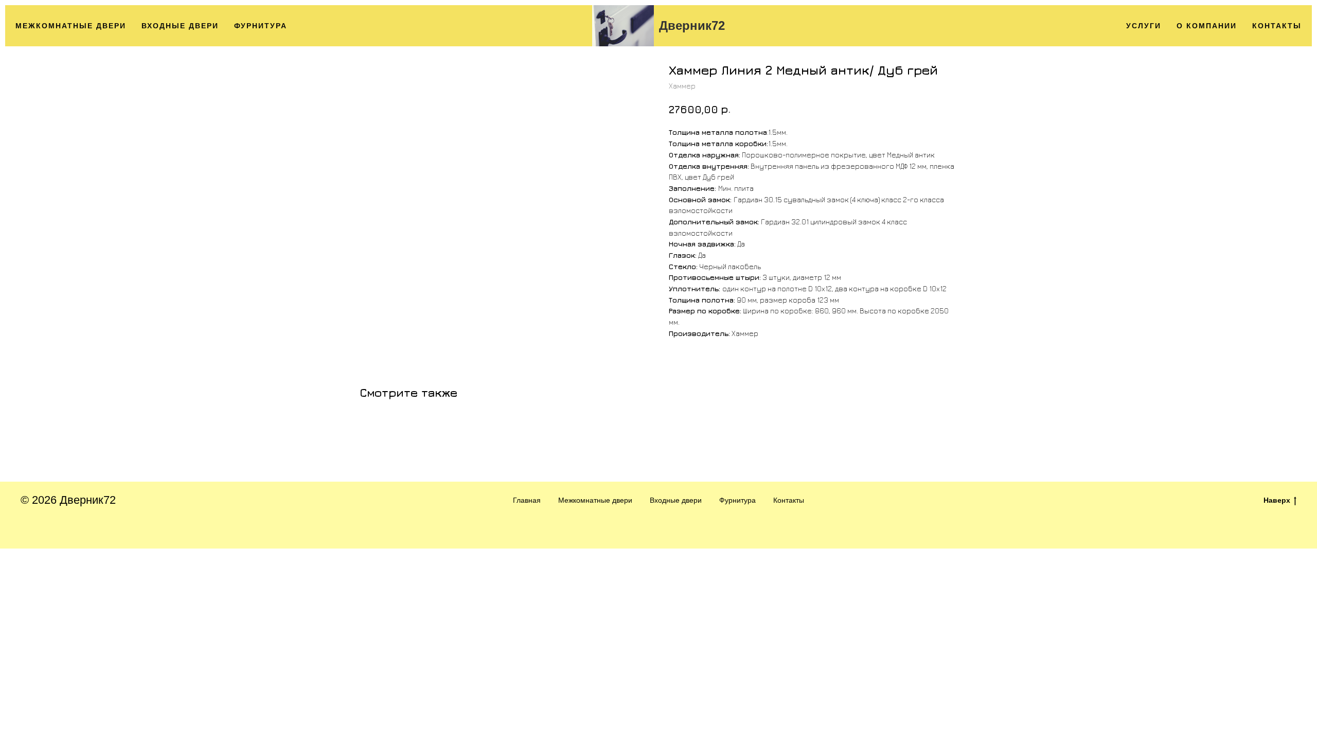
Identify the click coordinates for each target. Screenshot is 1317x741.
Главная (527, 500)
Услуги (1143, 26)
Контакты (1277, 26)
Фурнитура (260, 26)
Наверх (1276, 500)
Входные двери (180, 26)
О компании (1207, 26)
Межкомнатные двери (70, 26)
